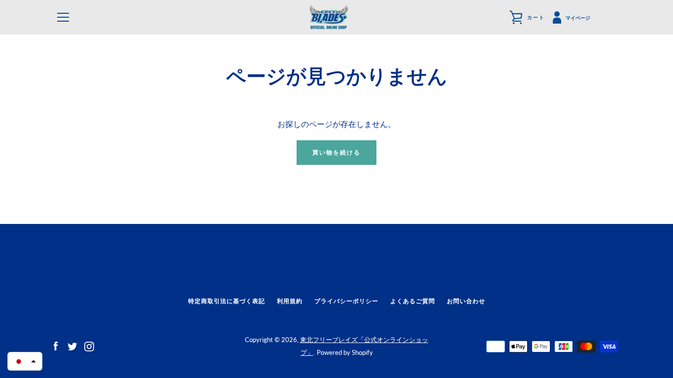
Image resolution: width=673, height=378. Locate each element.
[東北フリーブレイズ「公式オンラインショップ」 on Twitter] (72, 345)
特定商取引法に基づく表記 (226, 301)
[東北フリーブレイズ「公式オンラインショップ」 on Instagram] (89, 345)
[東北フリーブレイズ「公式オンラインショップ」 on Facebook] (56, 345)
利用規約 (290, 301)
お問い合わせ (466, 301)
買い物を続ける (336, 152)
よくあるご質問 (412, 301)
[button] (25, 361)
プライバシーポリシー (346, 301)
